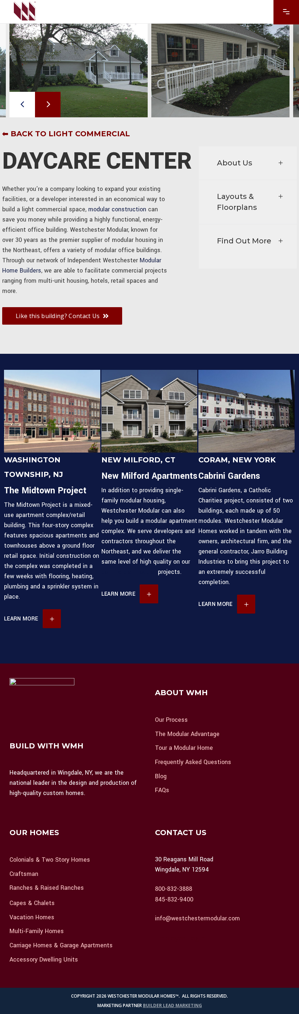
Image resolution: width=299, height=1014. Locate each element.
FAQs (162, 790)
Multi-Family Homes (36, 931)
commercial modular (128, 572)
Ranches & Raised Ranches (46, 888)
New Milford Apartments (149, 476)
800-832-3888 (173, 889)
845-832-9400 (174, 899)
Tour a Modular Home (184, 748)
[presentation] (22, 104)
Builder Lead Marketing (172, 1005)
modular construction (117, 209)
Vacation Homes (31, 917)
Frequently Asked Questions (193, 762)
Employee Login (180, 937)
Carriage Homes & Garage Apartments (61, 945)
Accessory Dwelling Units (43, 959)
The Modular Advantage (187, 733)
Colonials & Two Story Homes (49, 860)
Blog (161, 776)
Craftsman (23, 873)
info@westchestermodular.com (197, 918)
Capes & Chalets (32, 903)
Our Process (171, 720)
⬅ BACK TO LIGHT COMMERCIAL (66, 133)
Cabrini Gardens (229, 476)
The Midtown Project (45, 491)
